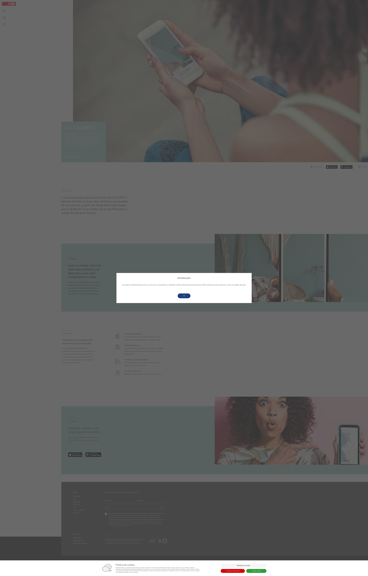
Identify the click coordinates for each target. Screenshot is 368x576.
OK (184, 296)
